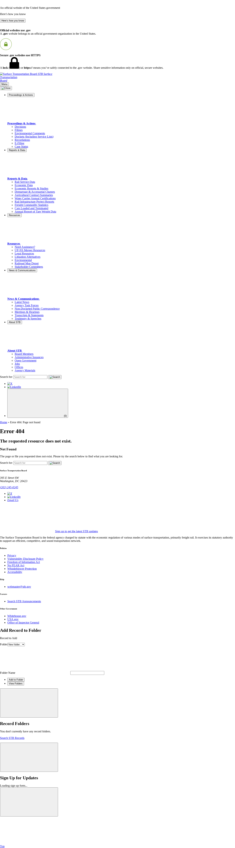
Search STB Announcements (24, 601)
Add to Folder (16, 679)
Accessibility (14, 572)
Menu (4, 84)
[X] (9, 383)
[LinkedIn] (14, 386)
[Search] (55, 377)
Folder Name (7, 672)
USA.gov (13, 619)
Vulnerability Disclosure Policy (25, 558)
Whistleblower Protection (22, 568)
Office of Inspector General (23, 622)
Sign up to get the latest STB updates (76, 531)
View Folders (16, 683)
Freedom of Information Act (23, 562)
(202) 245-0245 (9, 487)
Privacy (11, 555)
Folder (4, 644)
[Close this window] (29, 703)
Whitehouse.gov (16, 615)
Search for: (6, 376)
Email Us (12, 500)
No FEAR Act (15, 565)
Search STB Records (12, 738)
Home (3, 422)
